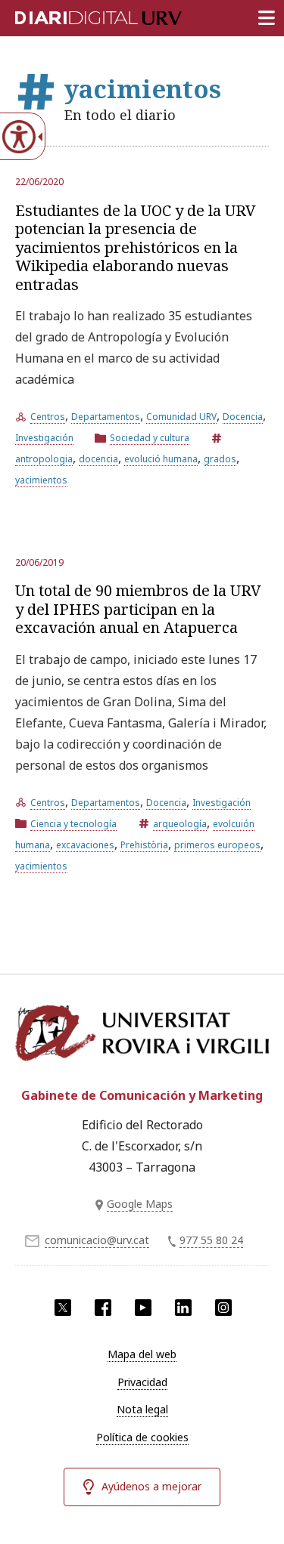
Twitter (63, 1307)
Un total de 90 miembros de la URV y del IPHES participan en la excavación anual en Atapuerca (138, 609)
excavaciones (85, 844)
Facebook (103, 1307)
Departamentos (105, 416)
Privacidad (142, 1382)
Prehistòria (144, 844)
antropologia (44, 458)
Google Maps (140, 1204)
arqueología (180, 823)
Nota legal (142, 1409)
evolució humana (161, 458)
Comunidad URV (181, 416)
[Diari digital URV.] (79, 15)
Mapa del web (142, 1354)
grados (220, 458)
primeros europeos (217, 844)
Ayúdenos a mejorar (151, 1486)
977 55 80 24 (211, 1240)
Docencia (243, 416)
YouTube (143, 1307)
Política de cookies (142, 1437)
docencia (98, 458)
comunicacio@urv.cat (97, 1240)
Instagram (223, 1307)
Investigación (44, 437)
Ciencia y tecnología (73, 823)
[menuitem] (142, 1354)
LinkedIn (183, 1307)
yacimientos (41, 480)
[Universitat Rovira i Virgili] (142, 1037)
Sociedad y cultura (149, 437)
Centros (47, 416)
